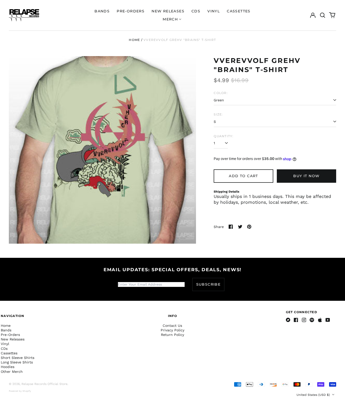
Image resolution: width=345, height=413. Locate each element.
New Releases (168, 11)
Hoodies (7, 367)
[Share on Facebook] (231, 226)
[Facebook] (296, 320)
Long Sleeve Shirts (17, 362)
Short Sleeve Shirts (17, 358)
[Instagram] (304, 320)
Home (134, 40)
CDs (195, 11)
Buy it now (306, 176)
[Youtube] (328, 320)
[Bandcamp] (288, 320)
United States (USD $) (314, 395)
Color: (221, 93)
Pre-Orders (130, 11)
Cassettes (239, 11)
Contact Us (172, 326)
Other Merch (12, 372)
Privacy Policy (172, 330)
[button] (322, 15)
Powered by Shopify (20, 391)
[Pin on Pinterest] (249, 226)
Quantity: (223, 136)
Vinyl (213, 11)
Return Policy (172, 335)
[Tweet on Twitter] (240, 226)
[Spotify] (312, 320)
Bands (102, 11)
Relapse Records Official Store (44, 384)
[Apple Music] (320, 320)
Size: (218, 114)
